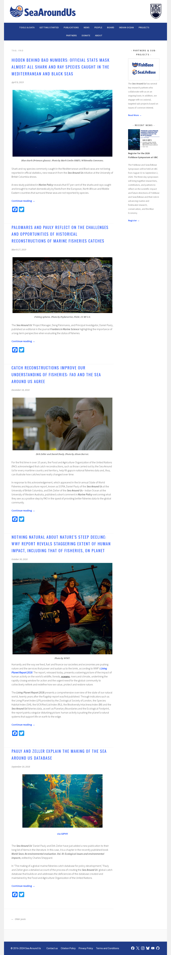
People (98, 27)
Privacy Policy (86, 948)
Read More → (135, 115)
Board (110, 27)
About (98, 35)
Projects (144, 27)
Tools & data (27, 27)
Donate (86, 35)
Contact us (52, 948)
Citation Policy (68, 948)
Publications (71, 27)
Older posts (20, 919)
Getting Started (49, 27)
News (87, 27)
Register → (134, 220)
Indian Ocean (126, 27)
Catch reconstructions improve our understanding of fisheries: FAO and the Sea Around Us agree (56, 374)
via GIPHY (62, 833)
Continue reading (23, 200)
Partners (71, 35)
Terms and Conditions (107, 948)
